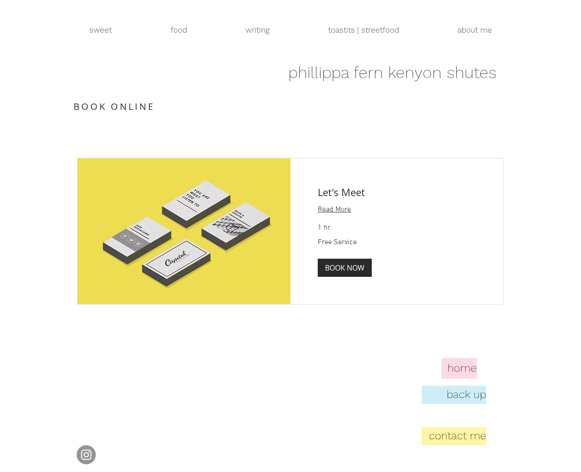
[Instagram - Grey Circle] (86, 454)
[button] (345, 268)
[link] (397, 192)
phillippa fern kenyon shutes (392, 72)
